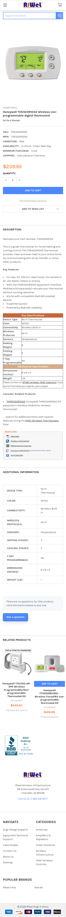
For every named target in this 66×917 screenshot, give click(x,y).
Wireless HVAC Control (20, 441)
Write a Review (11, 120)
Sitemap (8, 862)
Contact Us (9, 850)
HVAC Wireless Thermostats (42, 420)
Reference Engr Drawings (21, 446)
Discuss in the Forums (20, 450)
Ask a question (15, 617)
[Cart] (60, 5)
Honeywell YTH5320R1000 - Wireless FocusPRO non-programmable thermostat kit (50, 697)
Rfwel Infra (9, 887)
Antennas (42, 829)
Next (62, 683)
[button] (33, 209)
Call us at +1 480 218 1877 (33, 798)
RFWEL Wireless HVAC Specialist (39, 382)
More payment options (33, 200)
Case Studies (10, 845)
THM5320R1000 (15, 401)
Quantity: (9, 173)
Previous (3, 683)
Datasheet (15, 436)
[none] (33, 63)
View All (38, 887)
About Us (8, 856)
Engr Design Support (15, 829)
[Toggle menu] (5, 5)
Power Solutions (45, 845)
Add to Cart (49, 683)
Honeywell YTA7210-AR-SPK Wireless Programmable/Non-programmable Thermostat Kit (16, 690)
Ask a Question (17, 455)
